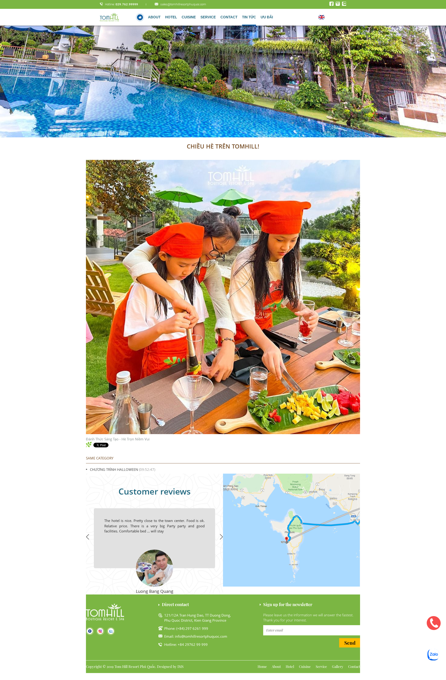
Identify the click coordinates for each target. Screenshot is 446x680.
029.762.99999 (126, 4)
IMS (180, 666)
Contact (228, 17)
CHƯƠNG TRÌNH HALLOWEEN (114, 469)
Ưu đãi (267, 17)
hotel (171, 17)
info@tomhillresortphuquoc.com (201, 636)
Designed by (167, 666)
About (154, 17)
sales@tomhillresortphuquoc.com (183, 4)
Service (208, 17)
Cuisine (189, 17)
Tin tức (249, 17)
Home (262, 666)
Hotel (290, 666)
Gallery (337, 666)
